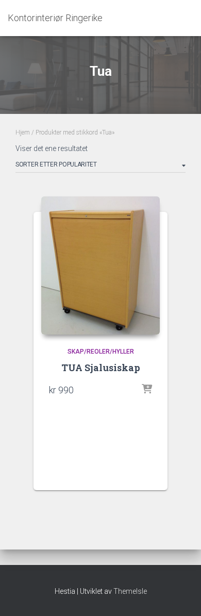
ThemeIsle (130, 591)
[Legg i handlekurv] (147, 390)
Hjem (22, 132)
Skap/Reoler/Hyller (101, 351)
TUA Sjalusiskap (100, 367)
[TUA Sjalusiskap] (100, 265)
